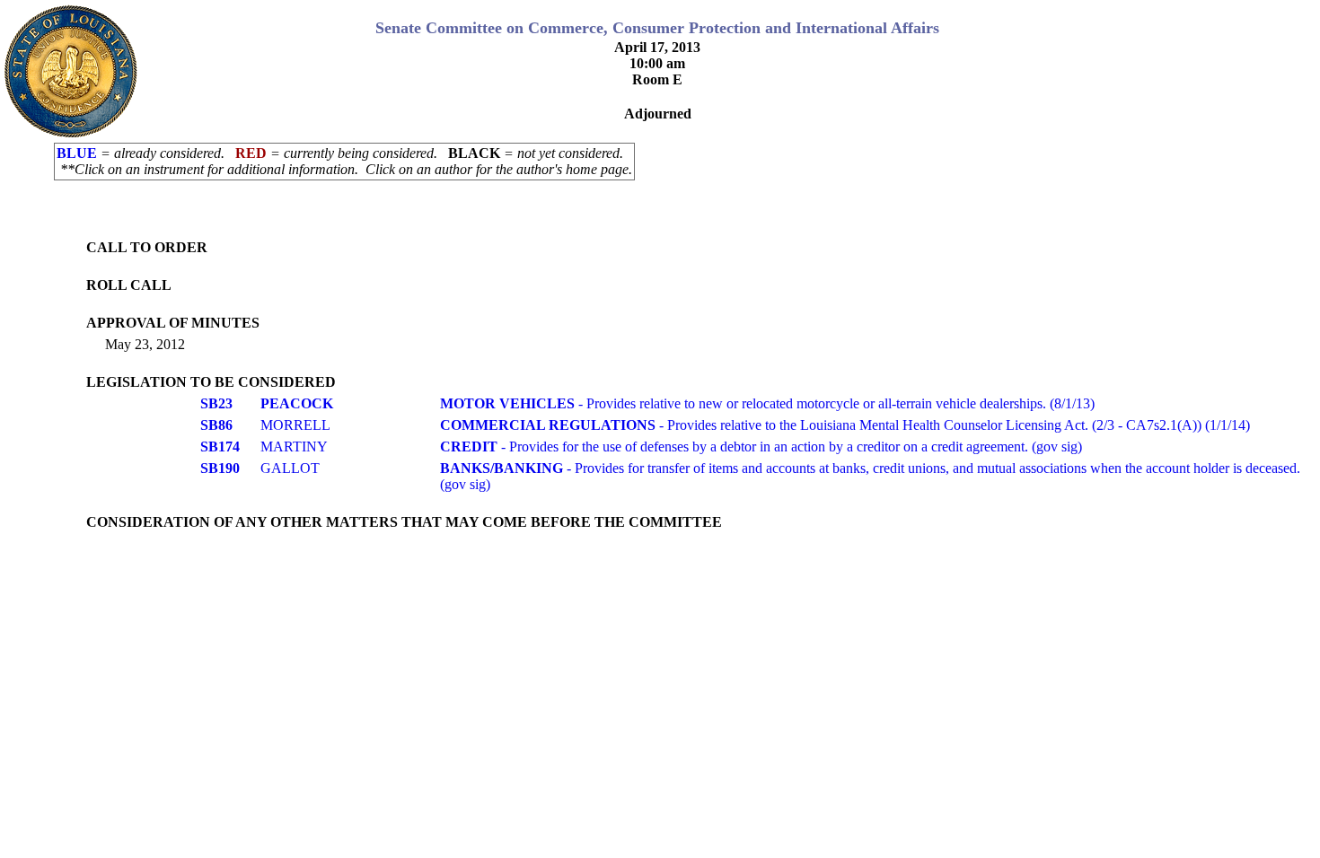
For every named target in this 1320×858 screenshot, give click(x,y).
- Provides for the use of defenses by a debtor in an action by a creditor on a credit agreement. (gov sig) (761, 446)
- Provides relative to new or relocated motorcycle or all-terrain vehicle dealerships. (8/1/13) (767, 403)
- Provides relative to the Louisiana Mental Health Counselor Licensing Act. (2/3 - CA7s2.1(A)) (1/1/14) (845, 425)
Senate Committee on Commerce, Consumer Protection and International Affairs (657, 28)
